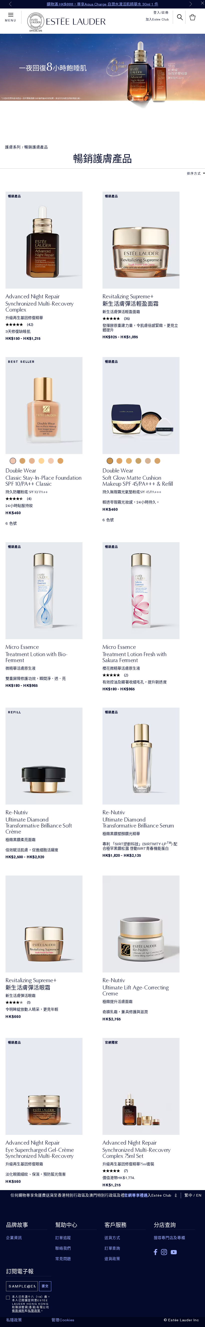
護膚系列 (13, 147)
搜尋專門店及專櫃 (169, 1237)
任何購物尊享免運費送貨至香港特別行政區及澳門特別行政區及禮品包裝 (73, 1195)
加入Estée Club (157, 19)
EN (199, 1195)
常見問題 (63, 1258)
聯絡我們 (63, 1248)
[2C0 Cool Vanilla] (60, 461)
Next (190, 4)
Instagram (164, 1252)
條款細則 (18, 1311)
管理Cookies (63, 1320)
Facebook (155, 1252)
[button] (204, 173)
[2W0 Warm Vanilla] (22, 461)
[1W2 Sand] (32, 461)
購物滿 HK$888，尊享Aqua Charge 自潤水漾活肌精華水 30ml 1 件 (102, 4)
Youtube (174, 1252)
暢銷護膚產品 (36, 147)
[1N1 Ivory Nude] (41, 461)
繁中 (188, 1195)
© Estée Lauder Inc (181, 1320)
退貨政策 (112, 1258)
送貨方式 (112, 1237)
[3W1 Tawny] (138, 461)
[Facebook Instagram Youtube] (174, 1250)
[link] (54, 240)
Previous (10, 4)
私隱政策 (34, 1311)
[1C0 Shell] (13, 461)
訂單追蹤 (63, 1237)
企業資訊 (14, 1237)
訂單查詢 (112, 1248)
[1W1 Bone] (51, 461)
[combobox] (194, 173)
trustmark (35, 22)
